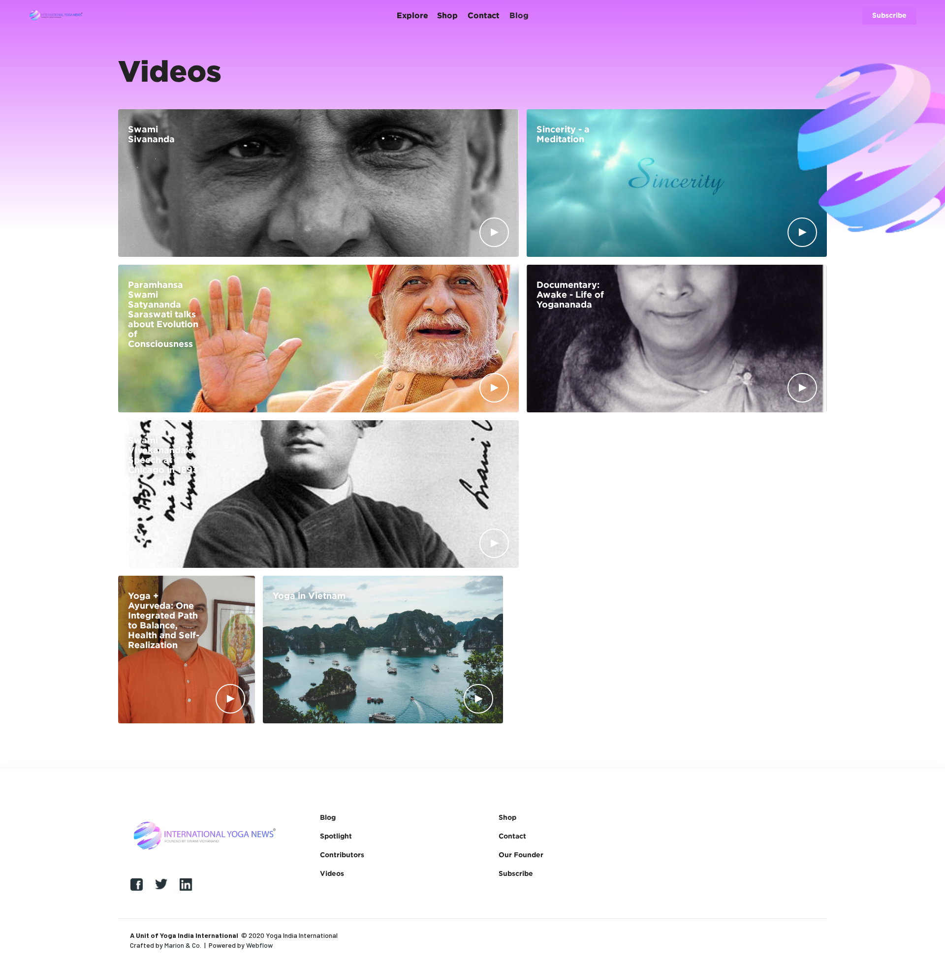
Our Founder (521, 854)
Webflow (259, 945)
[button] (211, 15)
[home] (56, 15)
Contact (512, 835)
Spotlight (336, 835)
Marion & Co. (182, 945)
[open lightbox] (494, 232)
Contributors (342, 854)
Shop (507, 817)
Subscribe (516, 873)
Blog (328, 817)
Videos (332, 873)
